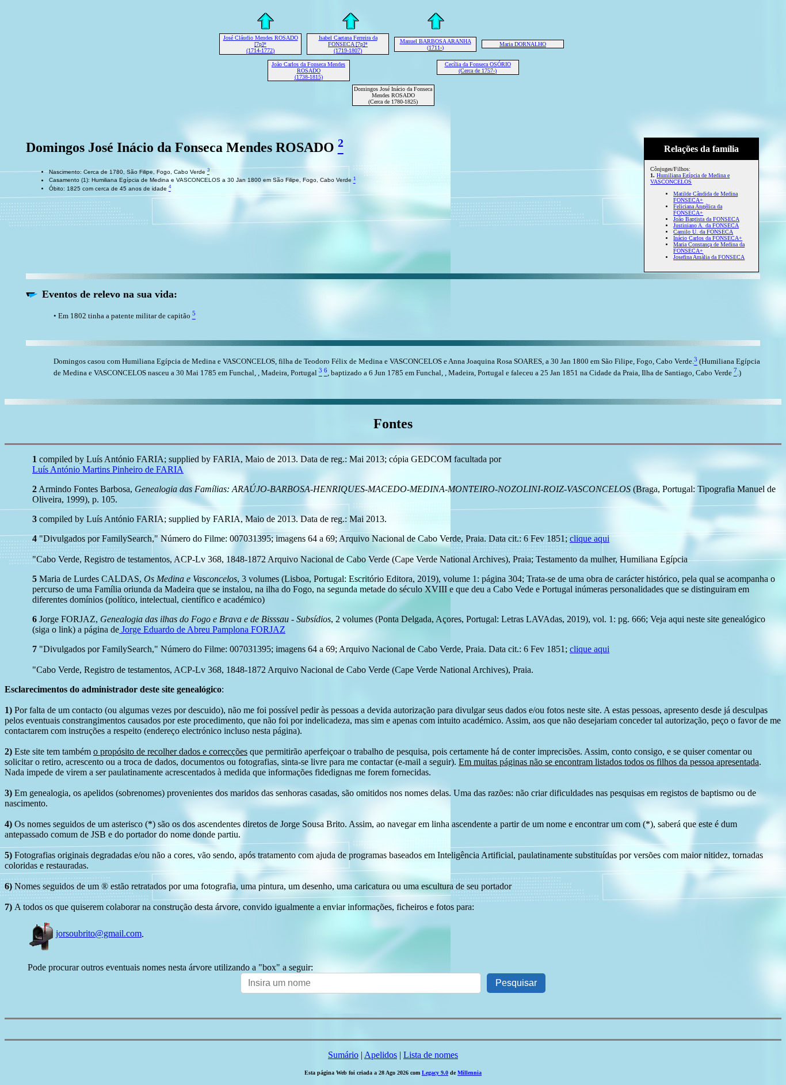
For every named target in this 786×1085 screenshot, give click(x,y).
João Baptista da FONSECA (706, 219)
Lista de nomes (430, 1055)
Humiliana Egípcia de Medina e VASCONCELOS (690, 178)
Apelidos (380, 1055)
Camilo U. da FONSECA (703, 232)
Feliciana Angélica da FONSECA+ (697, 209)
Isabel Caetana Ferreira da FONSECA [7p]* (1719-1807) (348, 44)
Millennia (469, 1072)
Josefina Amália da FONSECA (709, 257)
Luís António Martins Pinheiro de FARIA (108, 469)
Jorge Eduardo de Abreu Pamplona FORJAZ (202, 629)
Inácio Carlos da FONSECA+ (707, 238)
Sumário (343, 1055)
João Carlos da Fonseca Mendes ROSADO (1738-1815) (308, 70)
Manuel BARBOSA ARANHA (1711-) (435, 44)
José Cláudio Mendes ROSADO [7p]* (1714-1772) (260, 44)
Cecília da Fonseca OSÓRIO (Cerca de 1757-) (478, 67)
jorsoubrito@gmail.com (99, 933)
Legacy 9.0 (435, 1072)
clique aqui (589, 538)
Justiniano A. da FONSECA (706, 225)
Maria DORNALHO (522, 44)
